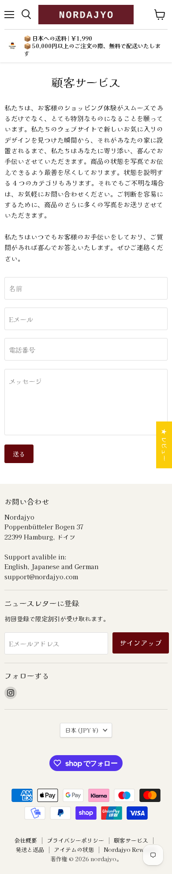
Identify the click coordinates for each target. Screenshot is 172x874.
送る (19, 453)
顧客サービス (131, 840)
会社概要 (25, 840)
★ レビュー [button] (164, 445)
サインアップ (141, 643)
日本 (82, 730)
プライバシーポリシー (75, 840)
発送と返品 (29, 849)
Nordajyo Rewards (130, 849)
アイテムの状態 (74, 849)
